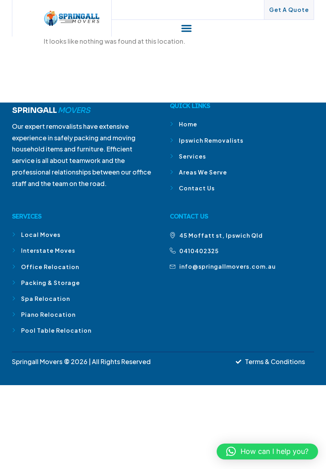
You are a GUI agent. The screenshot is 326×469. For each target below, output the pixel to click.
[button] (186, 28)
